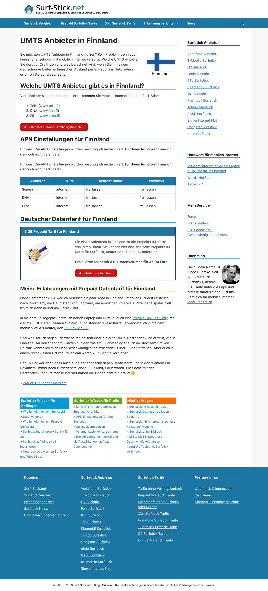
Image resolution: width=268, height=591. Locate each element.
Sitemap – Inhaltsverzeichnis (217, 502)
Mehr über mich (199, 302)
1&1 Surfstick (197, 94)
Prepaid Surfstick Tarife (79, 23)
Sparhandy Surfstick (203, 87)
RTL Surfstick (198, 80)
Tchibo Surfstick (200, 107)
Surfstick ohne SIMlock (145, 431)
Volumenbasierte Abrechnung (97, 431)
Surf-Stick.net (35, 489)
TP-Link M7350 (76, 328)
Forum (192, 217)
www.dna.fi (49, 111)
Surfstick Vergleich (38, 23)
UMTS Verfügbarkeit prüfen (46, 515)
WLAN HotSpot (199, 178)
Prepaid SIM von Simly (150, 318)
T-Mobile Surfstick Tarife (157, 527)
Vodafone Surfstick (202, 54)
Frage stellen (197, 223)
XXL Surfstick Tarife (120, 23)
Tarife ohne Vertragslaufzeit (160, 489)
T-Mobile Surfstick (201, 60)
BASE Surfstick (199, 114)
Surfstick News (36, 509)
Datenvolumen (33, 416)
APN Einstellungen (55, 149)
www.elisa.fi (49, 116)
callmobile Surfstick (96, 562)
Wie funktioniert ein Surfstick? (44, 411)
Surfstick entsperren (90, 426)
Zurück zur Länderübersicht (45, 383)
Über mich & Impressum (213, 489)
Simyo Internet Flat (202, 120)
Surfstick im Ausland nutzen (148, 406)
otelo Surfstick (198, 134)
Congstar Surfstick (202, 127)
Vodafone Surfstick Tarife (158, 520)
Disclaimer (203, 495)
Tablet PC (195, 184)
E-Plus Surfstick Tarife (155, 540)
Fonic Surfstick (199, 74)
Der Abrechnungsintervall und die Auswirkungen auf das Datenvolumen (95, 441)
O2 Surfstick (197, 67)
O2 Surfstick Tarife (152, 534)
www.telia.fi (49, 106)
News (191, 23)
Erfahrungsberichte (158, 23)
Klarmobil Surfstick (202, 100)
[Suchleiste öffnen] (242, 23)
